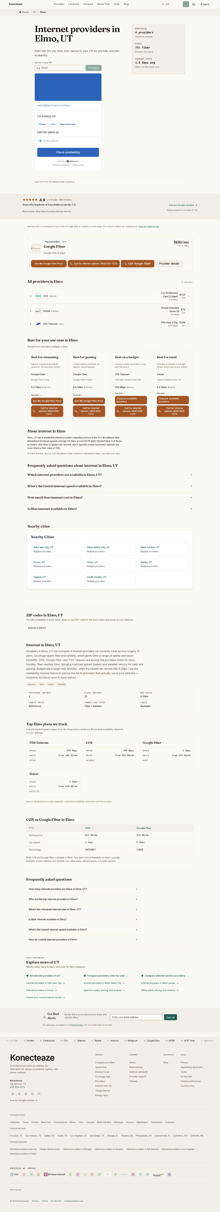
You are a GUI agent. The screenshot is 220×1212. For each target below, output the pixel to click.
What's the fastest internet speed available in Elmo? (64, 486)
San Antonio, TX (33, 1135)
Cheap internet (102, 1090)
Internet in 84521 (37, 627)
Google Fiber (143, 828)
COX (87, 828)
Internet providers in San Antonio (142, 1149)
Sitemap (133, 1081)
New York (46, 1122)
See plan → (36, 395)
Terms (184, 1072)
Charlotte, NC (197, 1135)
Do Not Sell (186, 1076)
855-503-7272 (17, 1087)
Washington (142, 1122)
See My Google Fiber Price (49, 263)
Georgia (90, 1122)
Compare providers (105, 1062)
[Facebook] (12, 1094)
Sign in (206, 4)
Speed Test (103, 4)
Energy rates (101, 1095)
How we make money (149, 226)
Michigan (118, 1122)
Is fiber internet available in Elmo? (52, 509)
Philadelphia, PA (144, 1135)
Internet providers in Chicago (77, 1149)
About (132, 1062)
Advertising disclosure (191, 1067)
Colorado (170, 1122)
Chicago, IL (112, 1135)
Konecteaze (15, 4)
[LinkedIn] (32, 1094)
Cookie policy (187, 1086)
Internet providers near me (23, 1149)
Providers (59, 4)
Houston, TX (16, 1135)
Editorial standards (138, 1072)
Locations (73, 4)
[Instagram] (26, 1094)
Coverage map (102, 1076)
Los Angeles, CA (78, 1135)
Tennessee (156, 1122)
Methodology (136, 1067)
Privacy (184, 1062)
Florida (34, 1122)
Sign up (170, 1017)
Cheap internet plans (49, 1149)
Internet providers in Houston (109, 1149)
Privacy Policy (77, 1025)
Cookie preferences (191, 1081)
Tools (117, 4)
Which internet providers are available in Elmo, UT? (64, 475)
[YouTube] (39, 1094)
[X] (19, 1094)
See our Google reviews (181, 205)
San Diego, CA (97, 1135)
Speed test (100, 1067)
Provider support (137, 1076)
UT (34, 12)
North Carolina (104, 1122)
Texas (25, 1122)
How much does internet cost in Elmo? (54, 497)
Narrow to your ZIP (43, 62)
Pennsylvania (60, 1122)
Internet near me (103, 1086)
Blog (126, 4)
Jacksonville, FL (162, 1135)
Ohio (81, 1122)
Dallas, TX (49, 1135)
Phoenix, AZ (127, 1135)
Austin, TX (62, 1135)
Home (25, 12)
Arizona (129, 1122)
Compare (88, 4)
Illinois (73, 1122)
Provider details (169, 263)
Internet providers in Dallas (23, 1153)
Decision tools (102, 1072)
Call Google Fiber (139, 263)
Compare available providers (127, 400)
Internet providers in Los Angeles (178, 1149)
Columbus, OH (180, 1135)
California (14, 1122)
